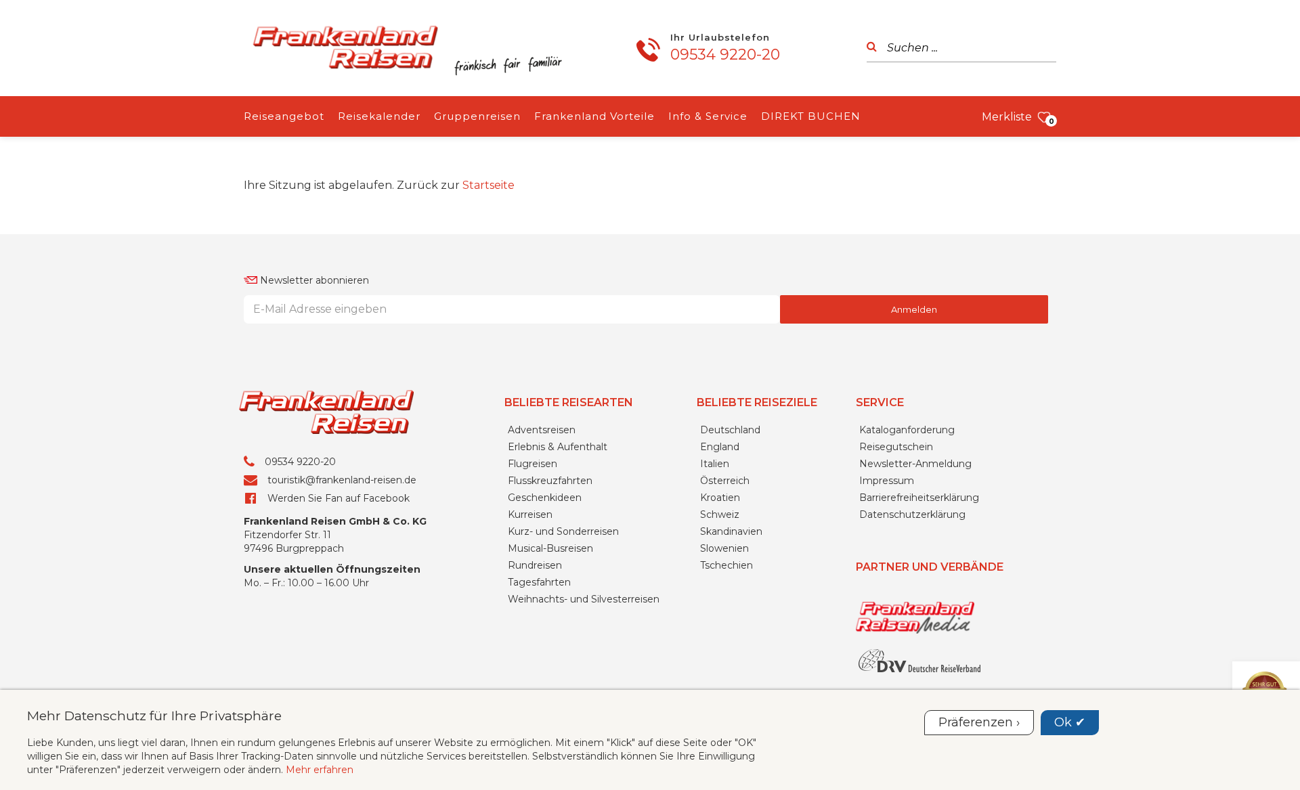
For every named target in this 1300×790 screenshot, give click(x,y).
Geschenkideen (545, 497)
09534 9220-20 (725, 54)
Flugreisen (532, 464)
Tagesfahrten (539, 582)
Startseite (488, 185)
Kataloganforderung (907, 430)
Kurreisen (530, 514)
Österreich (725, 481)
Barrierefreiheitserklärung (919, 497)
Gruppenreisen (477, 116)
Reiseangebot (284, 116)
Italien (714, 464)
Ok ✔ (1069, 722)
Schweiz (719, 514)
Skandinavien (731, 531)
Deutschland (730, 430)
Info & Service (708, 116)
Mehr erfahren (319, 770)
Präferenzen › (979, 722)
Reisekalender (379, 116)
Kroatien (720, 497)
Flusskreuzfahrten (550, 481)
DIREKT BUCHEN (811, 116)
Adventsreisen (542, 430)
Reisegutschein (896, 447)
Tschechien (726, 565)
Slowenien (724, 548)
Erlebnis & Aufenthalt (557, 447)
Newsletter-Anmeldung (915, 464)
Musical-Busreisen (550, 548)
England (719, 447)
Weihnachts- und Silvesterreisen (583, 599)
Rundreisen (535, 565)
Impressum (886, 481)
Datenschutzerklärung (912, 514)
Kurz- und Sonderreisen (563, 531)
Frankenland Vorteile (594, 116)
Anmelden (914, 309)
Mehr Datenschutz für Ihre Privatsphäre (154, 715)
